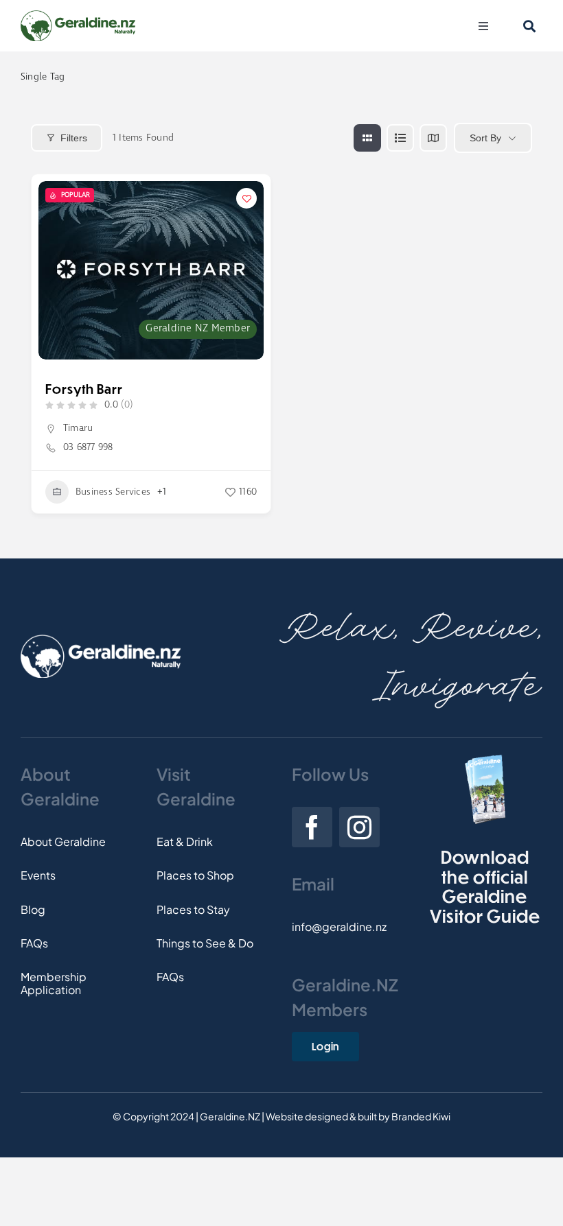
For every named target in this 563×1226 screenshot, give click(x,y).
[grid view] (367, 138)
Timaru (78, 428)
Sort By (485, 137)
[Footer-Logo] (101, 640)
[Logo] (78, 15)
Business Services (113, 492)
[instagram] (359, 827)
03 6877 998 (88, 447)
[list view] (400, 138)
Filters (73, 137)
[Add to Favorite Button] (246, 198)
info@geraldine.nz (339, 926)
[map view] (433, 138)
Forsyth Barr (84, 389)
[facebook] (312, 827)
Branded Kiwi (420, 1116)
